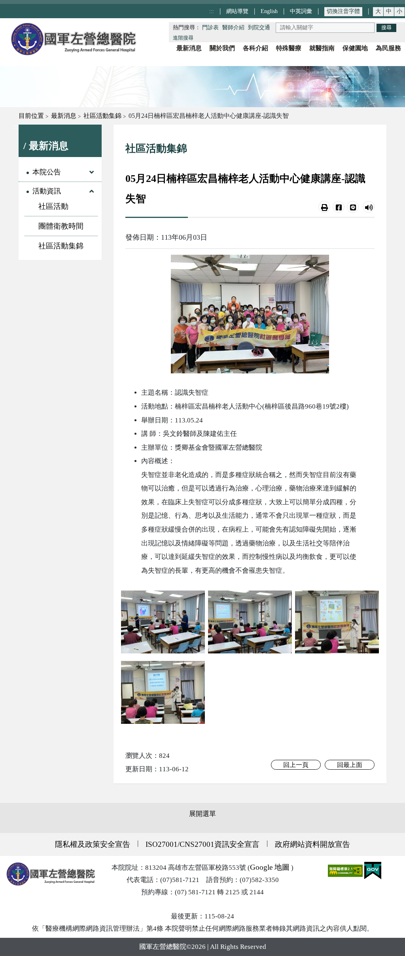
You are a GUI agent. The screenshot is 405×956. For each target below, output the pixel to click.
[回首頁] (73, 39)
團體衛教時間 (60, 226)
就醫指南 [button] (322, 48)
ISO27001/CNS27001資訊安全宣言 (202, 844)
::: (211, 11)
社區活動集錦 (102, 115)
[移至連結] (163, 621)
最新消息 (63, 115)
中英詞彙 (301, 11)
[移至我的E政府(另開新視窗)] (372, 870)
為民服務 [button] (388, 48)
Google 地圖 (270, 867)
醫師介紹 (233, 27)
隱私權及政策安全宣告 (92, 844)
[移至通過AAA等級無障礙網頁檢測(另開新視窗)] (346, 870)
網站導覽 (237, 11)
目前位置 (31, 115)
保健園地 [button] (355, 48)
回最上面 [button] (349, 764)
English (269, 11)
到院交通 (259, 27)
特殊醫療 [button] (288, 48)
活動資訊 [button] (46, 191)
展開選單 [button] (202, 814)
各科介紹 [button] (255, 48)
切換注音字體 (343, 11)
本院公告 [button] (46, 172)
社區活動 (53, 206)
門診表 (210, 27)
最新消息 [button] (189, 48)
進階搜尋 (183, 38)
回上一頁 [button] (295, 764)
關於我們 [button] (222, 48)
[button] (324, 207)
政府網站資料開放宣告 (312, 844)
